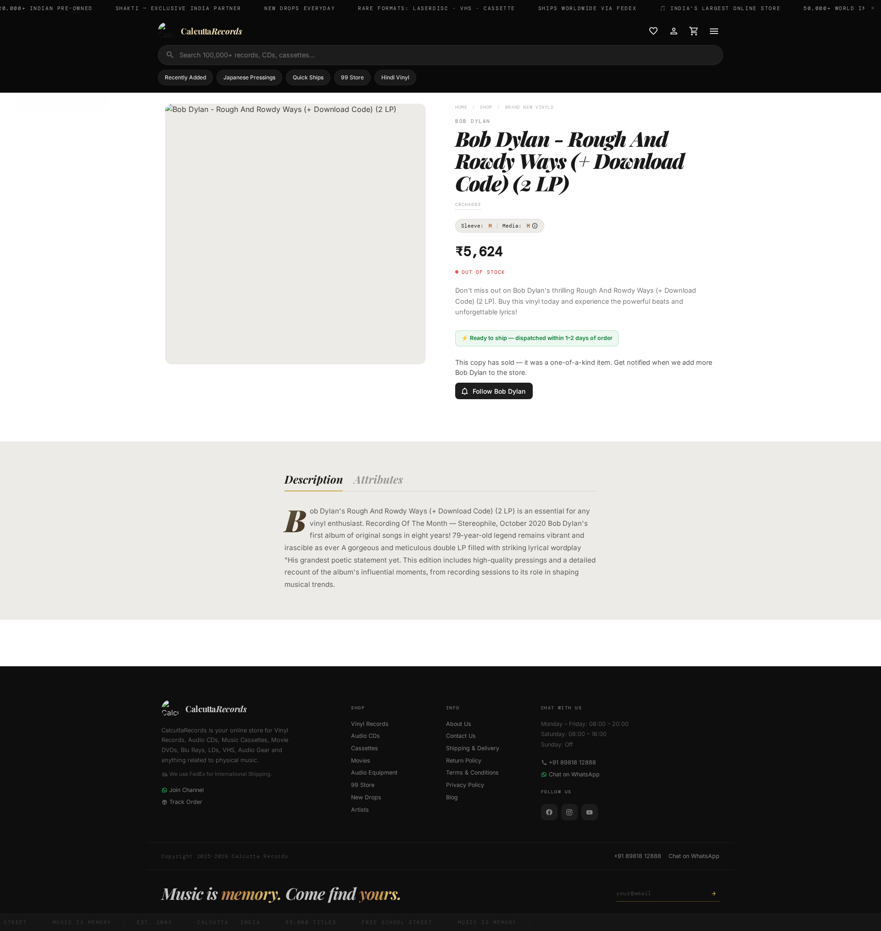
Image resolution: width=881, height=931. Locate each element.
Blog (452, 797)
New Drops (366, 797)
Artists (360, 809)
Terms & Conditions (472, 772)
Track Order (185, 801)
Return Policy (463, 760)
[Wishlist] (653, 31)
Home (461, 107)
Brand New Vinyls (529, 107)
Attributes (378, 479)
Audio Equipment (374, 772)
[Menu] (714, 31)
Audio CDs (365, 735)
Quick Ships (308, 77)
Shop (486, 107)
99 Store (352, 77)
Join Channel (186, 789)
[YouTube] (589, 812)
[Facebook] (549, 812)
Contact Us (461, 735)
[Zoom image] (412, 351)
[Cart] (694, 31)
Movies (360, 760)
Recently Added (185, 77)
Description (313, 479)
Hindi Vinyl (395, 77)
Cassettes (364, 748)
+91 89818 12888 (572, 762)
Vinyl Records (370, 723)
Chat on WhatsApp (574, 774)
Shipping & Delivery (472, 748)
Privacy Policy (465, 784)
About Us (458, 723)
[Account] (673, 31)
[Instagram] (569, 812)
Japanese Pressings (249, 77)
